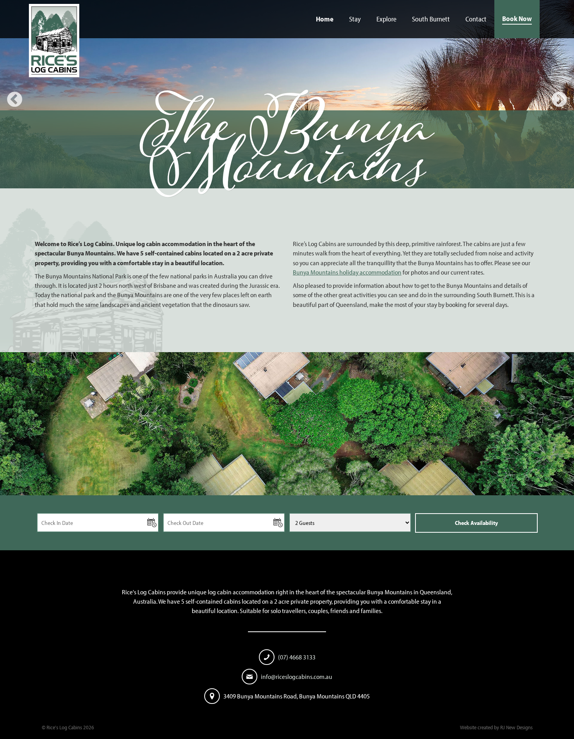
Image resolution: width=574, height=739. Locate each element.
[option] (287, 100)
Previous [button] (14, 100)
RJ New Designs (516, 727)
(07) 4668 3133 (297, 657)
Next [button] (559, 100)
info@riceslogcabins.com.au (296, 676)
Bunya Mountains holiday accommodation (347, 272)
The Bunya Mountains (287, 155)
